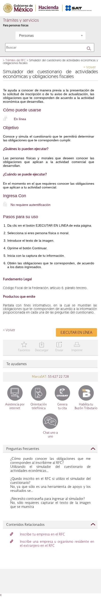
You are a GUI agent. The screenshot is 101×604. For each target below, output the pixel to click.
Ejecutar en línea (76, 333)
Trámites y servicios (21, 21)
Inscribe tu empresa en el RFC (42, 534)
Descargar (41, 347)
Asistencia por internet (15, 406)
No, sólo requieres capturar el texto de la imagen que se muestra (50, 503)
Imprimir (76, 347)
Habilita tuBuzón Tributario (86, 406)
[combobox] (50, 35)
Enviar (59, 347)
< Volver (90, 67)
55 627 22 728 (58, 376)
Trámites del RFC (15, 60)
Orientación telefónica (39, 406)
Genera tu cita (62, 406)
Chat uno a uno (50, 434)
